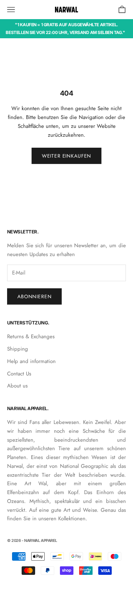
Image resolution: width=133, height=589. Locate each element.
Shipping (17, 349)
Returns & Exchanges (31, 336)
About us (17, 386)
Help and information (31, 361)
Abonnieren (34, 296)
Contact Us (19, 374)
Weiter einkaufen (66, 155)
